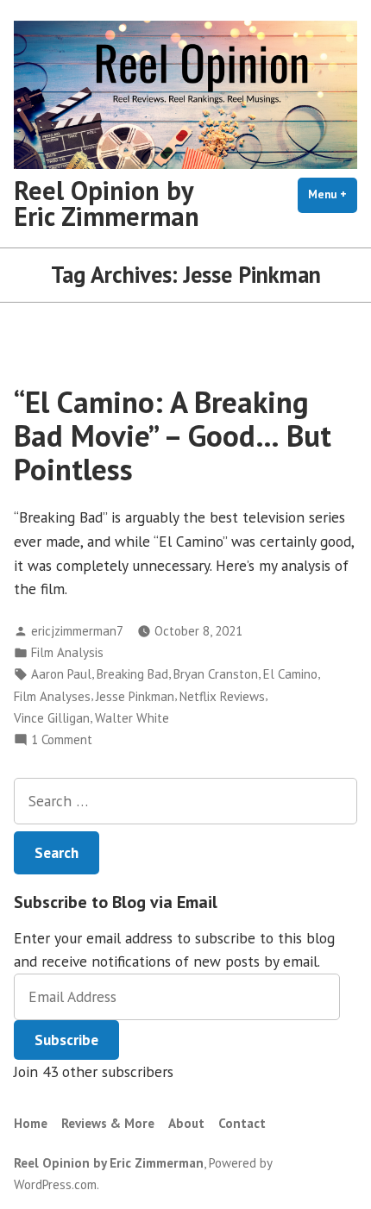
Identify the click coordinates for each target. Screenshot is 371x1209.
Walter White (132, 718)
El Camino (290, 674)
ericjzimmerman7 (77, 631)
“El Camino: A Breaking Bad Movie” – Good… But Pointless (172, 436)
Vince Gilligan (52, 718)
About (186, 1123)
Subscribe (66, 1039)
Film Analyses (52, 696)
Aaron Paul (61, 674)
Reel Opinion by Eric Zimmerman (106, 203)
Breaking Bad (132, 674)
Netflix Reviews (222, 696)
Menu (332, 194)
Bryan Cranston (215, 674)
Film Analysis (67, 652)
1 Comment (61, 740)
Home (30, 1123)
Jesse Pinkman (135, 696)
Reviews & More (107, 1123)
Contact (242, 1123)
